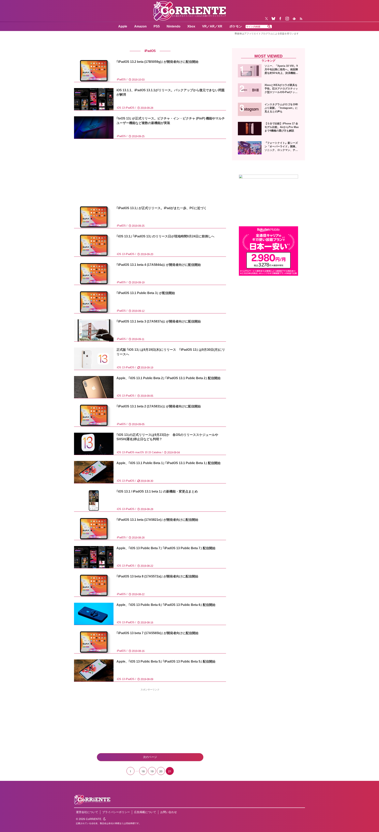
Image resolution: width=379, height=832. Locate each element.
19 (152, 771)
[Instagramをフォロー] (287, 19)
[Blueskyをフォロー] (273, 19)
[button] (269, 26)
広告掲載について (145, 812)
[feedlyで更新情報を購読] (294, 19)
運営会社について (87, 812)
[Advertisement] (150, 172)
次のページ (150, 757)
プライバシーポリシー (116, 812)
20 (160, 771)
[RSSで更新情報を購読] (301, 19)
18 (143, 771)
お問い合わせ (168, 812)
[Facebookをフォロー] (280, 19)
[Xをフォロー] (266, 19)
